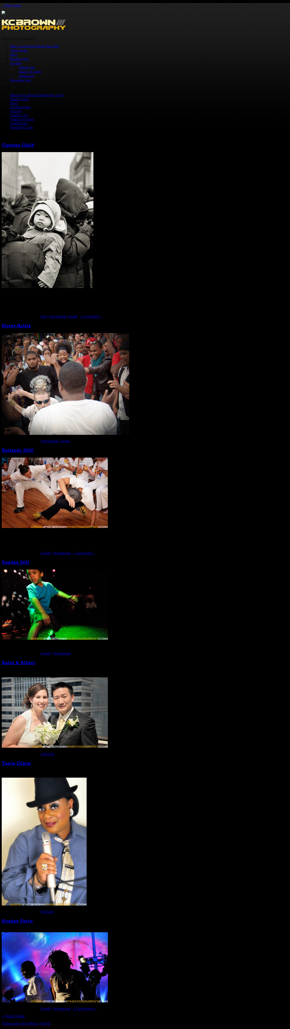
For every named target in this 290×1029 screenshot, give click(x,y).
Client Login (18, 51)
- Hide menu (11, 5)
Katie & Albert (18, 663)
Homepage (58, 317)
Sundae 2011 (15, 562)
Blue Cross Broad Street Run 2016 (34, 46)
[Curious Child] (47, 287)
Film (44, 317)
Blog (13, 55)
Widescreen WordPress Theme (26, 1024)
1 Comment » (90, 317)
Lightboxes (26, 76)
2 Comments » (84, 1009)
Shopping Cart (20, 80)
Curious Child (18, 145)
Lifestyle (47, 754)
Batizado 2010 (18, 450)
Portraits (47, 912)
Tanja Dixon (16, 763)
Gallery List (27, 68)
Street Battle (16, 326)
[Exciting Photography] (34, 28)
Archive (16, 63)
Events (46, 553)
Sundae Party (19, 59)
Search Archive (30, 72)
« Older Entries (13, 1016)
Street (73, 317)
